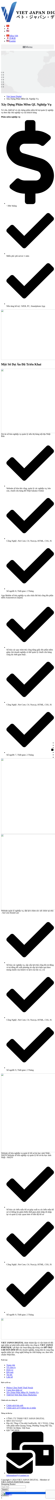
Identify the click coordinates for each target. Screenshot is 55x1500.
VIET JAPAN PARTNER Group (15, 1482)
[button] (27, 46)
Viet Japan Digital (13, 96)
